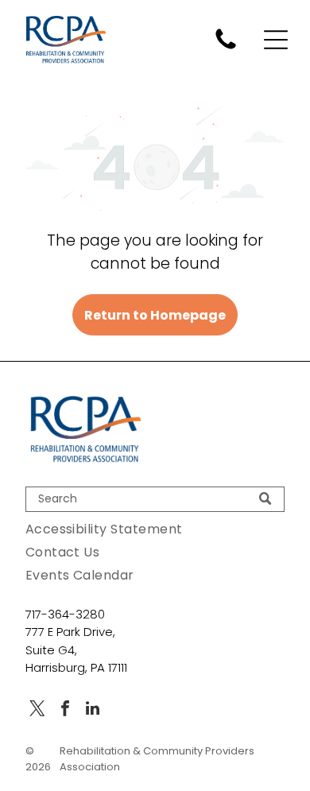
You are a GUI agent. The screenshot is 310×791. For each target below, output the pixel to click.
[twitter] (37, 710)
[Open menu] (276, 40)
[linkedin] (93, 710)
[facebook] (65, 710)
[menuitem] (155, 529)
